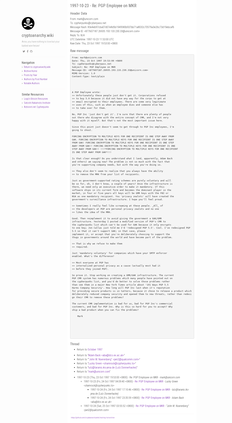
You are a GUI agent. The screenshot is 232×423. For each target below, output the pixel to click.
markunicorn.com (99, 371)
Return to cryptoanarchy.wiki (37, 67)
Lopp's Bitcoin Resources (36, 98)
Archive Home (30, 71)
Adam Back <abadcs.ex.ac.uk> (106, 355)
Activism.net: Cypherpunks (36, 107)
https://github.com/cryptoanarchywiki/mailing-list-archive (92, 418)
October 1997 (95, 349)
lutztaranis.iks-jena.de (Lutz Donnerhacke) (112, 367)
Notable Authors (32, 83)
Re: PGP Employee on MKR (149, 381)
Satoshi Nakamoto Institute (37, 102)
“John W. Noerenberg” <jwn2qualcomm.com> (113, 359)
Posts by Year (30, 75)
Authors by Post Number (35, 79)
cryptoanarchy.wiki (38, 35)
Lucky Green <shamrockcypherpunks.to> (111, 363)
